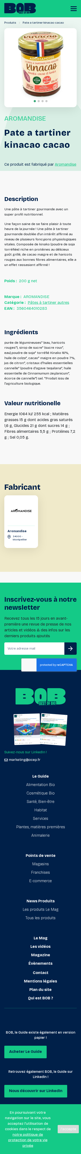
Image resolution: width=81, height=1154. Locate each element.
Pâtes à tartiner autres (48, 302)
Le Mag (41, 938)
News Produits (41, 901)
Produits (10, 22)
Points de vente (41, 855)
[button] (35, 101)
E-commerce (40, 880)
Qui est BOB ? (40, 998)
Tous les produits (40, 918)
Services (40, 818)
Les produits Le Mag (41, 909)
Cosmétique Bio (41, 793)
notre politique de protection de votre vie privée (28, 1140)
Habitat (40, 810)
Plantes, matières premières (40, 827)
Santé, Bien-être (40, 801)
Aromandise (65, 164)
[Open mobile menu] (74, 8)
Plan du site (40, 989)
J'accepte (68, 1129)
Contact (40, 972)
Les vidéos (40, 946)
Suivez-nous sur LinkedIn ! (25, 752)
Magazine (40, 955)
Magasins (40, 864)
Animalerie (40, 835)
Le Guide (40, 776)
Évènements (40, 963)
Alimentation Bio (40, 784)
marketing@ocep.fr (24, 760)
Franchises (40, 872)
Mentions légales (40, 981)
